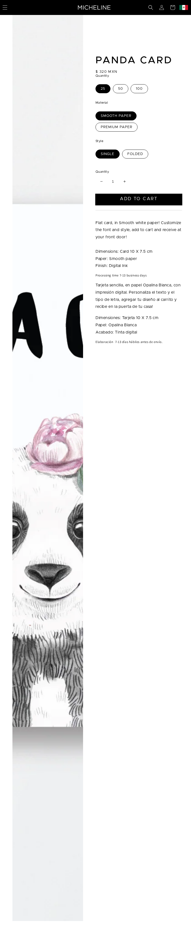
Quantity (102, 171)
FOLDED (135, 154)
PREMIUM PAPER (116, 127)
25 (103, 88)
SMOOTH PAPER (116, 116)
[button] (150, 7)
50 (120, 88)
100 (139, 88)
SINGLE (107, 154)
